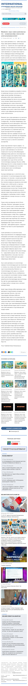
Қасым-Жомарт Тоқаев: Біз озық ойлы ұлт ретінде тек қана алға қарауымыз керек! (13, 630)
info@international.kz (16, 672)
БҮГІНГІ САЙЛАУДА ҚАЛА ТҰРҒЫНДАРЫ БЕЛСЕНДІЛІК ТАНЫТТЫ (12, 480)
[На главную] (12, 4)
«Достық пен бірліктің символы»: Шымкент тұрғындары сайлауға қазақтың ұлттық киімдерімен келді (13, 488)
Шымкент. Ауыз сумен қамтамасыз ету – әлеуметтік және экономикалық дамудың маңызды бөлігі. (20, 394)
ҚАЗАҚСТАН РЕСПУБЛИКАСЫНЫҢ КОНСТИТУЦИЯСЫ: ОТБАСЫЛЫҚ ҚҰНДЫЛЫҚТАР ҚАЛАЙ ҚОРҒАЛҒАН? (12, 623)
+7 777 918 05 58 (5, 9)
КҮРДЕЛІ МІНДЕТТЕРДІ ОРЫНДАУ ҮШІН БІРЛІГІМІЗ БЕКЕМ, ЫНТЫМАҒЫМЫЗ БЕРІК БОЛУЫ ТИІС (12, 609)
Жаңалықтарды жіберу (14, 11)
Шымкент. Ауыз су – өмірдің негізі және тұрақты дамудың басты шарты (7, 374)
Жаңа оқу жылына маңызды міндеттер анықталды (11, 586)
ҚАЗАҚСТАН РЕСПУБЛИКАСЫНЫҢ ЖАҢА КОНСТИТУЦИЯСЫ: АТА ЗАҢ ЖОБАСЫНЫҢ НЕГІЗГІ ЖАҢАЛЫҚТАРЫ (13, 645)
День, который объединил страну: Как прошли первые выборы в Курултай (12, 468)
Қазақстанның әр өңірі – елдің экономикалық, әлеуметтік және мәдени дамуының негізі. (12, 637)
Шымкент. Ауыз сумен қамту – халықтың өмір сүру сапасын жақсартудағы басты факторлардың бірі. (20, 375)
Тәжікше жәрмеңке (6, 565)
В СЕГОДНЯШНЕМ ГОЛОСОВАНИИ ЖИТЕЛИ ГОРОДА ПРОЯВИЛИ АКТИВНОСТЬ (13, 462)
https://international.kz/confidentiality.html (10, 679)
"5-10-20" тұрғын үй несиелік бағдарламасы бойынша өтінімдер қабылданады (12, 516)
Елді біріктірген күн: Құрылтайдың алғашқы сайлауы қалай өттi (13, 474)
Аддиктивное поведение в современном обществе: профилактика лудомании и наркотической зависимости (12, 653)
